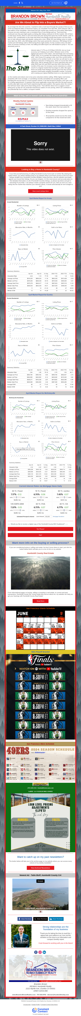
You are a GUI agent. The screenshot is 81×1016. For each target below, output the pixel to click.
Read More (40, 601)
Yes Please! (40, 529)
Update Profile (36, 1004)
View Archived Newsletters (40, 868)
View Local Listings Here (40, 191)
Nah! (40, 535)
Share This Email (26, 919)
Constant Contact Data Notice (49, 1004)
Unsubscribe (27, 1004)
